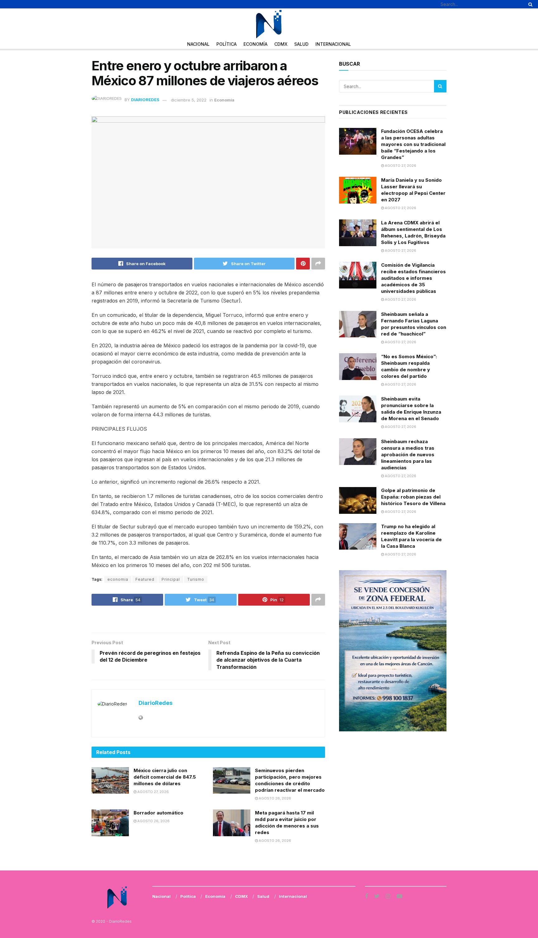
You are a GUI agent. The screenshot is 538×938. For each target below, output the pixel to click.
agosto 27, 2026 (152, 792)
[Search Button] (529, 4)
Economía (255, 44)
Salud (301, 44)
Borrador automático (158, 813)
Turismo (195, 579)
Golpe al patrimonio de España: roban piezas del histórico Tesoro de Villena (413, 496)
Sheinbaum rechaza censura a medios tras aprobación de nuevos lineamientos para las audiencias (407, 455)
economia (117, 579)
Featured (144, 579)
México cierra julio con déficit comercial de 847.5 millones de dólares (165, 776)
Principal (171, 579)
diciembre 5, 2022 (188, 99)
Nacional (198, 44)
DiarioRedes (145, 99)
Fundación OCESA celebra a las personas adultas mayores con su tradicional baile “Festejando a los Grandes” (413, 144)
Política (226, 44)
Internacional (333, 44)
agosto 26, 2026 (274, 798)
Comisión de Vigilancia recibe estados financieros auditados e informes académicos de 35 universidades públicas (413, 278)
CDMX (280, 44)
